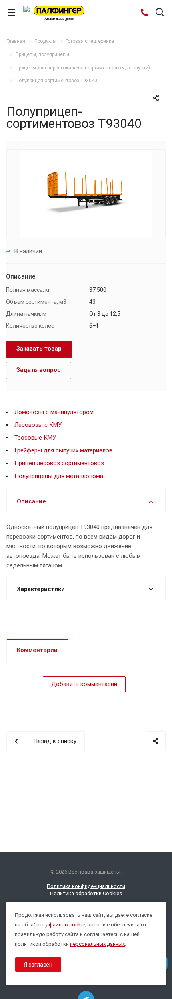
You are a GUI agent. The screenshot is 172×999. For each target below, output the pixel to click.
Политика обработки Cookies (86, 893)
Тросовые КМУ (35, 437)
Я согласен (38, 964)
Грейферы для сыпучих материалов (63, 450)
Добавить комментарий (84, 684)
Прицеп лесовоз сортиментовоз (59, 463)
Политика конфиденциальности (86, 886)
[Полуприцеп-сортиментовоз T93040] (86, 193)
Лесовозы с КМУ (38, 424)
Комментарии (37, 650)
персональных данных (97, 944)
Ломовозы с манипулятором (54, 412)
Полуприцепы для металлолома (58, 476)
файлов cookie (67, 925)
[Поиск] (160, 13)
